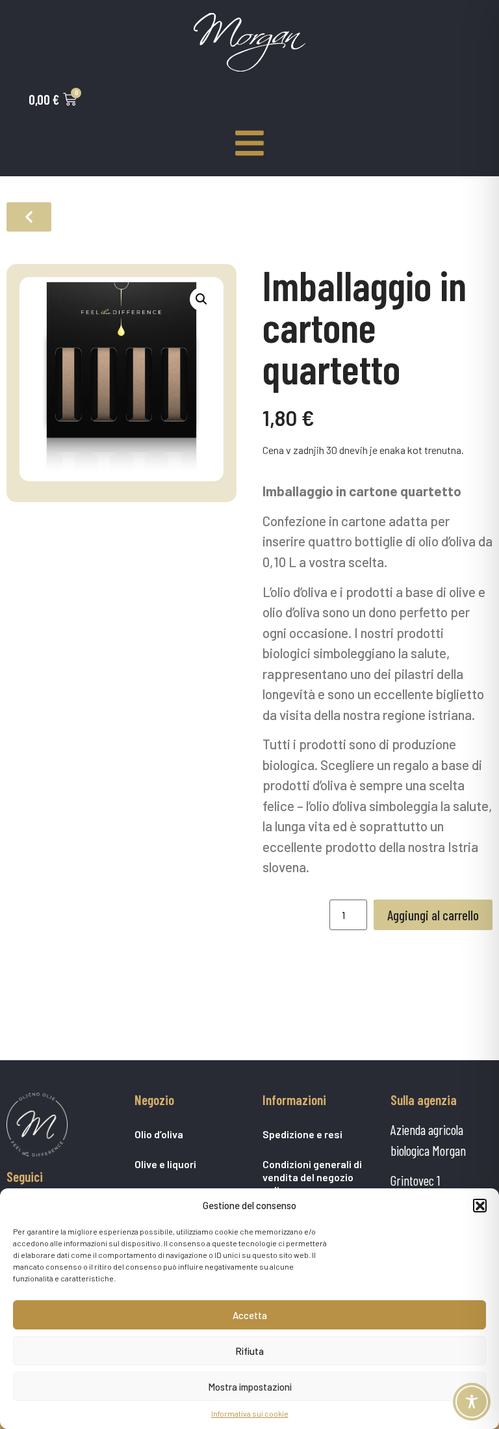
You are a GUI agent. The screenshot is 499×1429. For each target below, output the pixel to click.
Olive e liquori (165, 1164)
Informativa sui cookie (249, 1413)
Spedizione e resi (302, 1134)
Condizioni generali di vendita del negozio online (312, 1177)
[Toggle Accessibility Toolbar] (471, 1401)
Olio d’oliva (158, 1134)
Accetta (250, 1315)
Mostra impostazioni (250, 1387)
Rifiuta (249, 1351)
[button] (479, 1205)
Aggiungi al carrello (433, 915)
